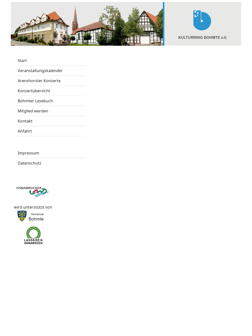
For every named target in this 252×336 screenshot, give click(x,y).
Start (22, 60)
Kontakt (25, 121)
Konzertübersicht (34, 90)
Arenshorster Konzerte (39, 80)
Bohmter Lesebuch (35, 101)
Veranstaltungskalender (40, 70)
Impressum (28, 153)
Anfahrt (25, 131)
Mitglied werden (33, 111)
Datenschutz (29, 163)
